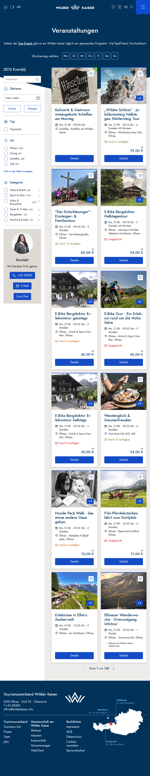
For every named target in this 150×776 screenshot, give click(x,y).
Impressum (72, 727)
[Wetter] (6, 7)
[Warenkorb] (120, 7)
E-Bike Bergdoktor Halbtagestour (119, 214)
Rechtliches (73, 722)
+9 (90, 603)
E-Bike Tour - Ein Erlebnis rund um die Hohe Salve (123, 318)
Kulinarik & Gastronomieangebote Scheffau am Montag (73, 114)
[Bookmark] (91, 73)
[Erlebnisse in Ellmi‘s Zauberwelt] (74, 591)
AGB (69, 732)
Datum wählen (12, 98)
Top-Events (25, 43)
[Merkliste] (113, 7)
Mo (66, 56)
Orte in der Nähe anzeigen (18, 171)
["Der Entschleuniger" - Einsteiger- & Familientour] (74, 188)
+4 (90, 501)
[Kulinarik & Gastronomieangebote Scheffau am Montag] (74, 86)
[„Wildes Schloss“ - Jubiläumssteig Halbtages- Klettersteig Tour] (123, 86)
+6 (139, 98)
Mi (82, 56)
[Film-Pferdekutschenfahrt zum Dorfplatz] (123, 489)
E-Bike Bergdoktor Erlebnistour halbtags (73, 417)
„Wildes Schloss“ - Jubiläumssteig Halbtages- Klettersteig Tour (122, 114)
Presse (8, 732)
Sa (106, 56)
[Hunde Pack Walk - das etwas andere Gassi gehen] (74, 489)
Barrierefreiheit (75, 751)
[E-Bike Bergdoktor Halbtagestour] (123, 188)
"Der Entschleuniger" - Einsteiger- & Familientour (73, 216)
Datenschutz (74, 737)
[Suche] (131, 7)
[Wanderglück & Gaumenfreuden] (123, 391)
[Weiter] (113, 668)
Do (90, 56)
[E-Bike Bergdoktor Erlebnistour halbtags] (74, 391)
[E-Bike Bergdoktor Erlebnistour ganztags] (74, 289)
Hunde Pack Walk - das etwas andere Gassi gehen (74, 517)
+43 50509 (13, 706)
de (126, 7)
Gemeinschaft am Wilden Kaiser (42, 724)
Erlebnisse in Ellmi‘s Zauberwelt (71, 617)
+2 (139, 200)
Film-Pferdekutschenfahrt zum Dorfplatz (121, 515)
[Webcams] (12, 7)
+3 (90, 200)
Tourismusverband (15, 722)
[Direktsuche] (37, 79)
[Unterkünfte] (18, 7)
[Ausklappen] (39, 190)
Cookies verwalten (72, 744)
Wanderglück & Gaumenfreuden (117, 417)
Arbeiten (36, 736)
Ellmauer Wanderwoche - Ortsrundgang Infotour (121, 619)
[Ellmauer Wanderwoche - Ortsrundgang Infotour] (123, 591)
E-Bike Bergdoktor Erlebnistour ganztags (73, 315)
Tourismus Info (12, 727)
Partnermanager (40, 746)
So (114, 56)
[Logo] (75, 7)
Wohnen (36, 731)
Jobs (6, 742)
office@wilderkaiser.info (18, 709)
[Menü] (143, 7)
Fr (98, 56)
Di (74, 56)
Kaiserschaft (38, 741)
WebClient (37, 751)
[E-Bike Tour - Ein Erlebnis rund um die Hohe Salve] (123, 289)
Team (7, 737)
